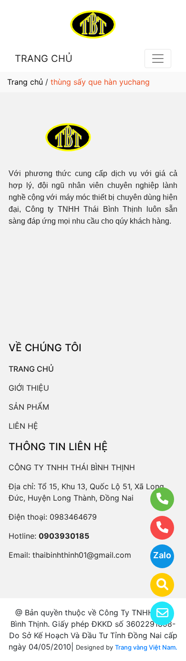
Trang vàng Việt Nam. (146, 647)
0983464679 (73, 517)
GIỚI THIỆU (29, 388)
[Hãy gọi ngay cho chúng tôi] (156, 528)
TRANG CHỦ (43, 58)
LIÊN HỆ (23, 426)
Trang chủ (25, 82)
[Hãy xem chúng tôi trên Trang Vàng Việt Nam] (156, 585)
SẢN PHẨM (29, 407)
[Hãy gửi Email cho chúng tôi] (156, 613)
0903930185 (64, 536)
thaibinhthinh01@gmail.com (81, 555)
